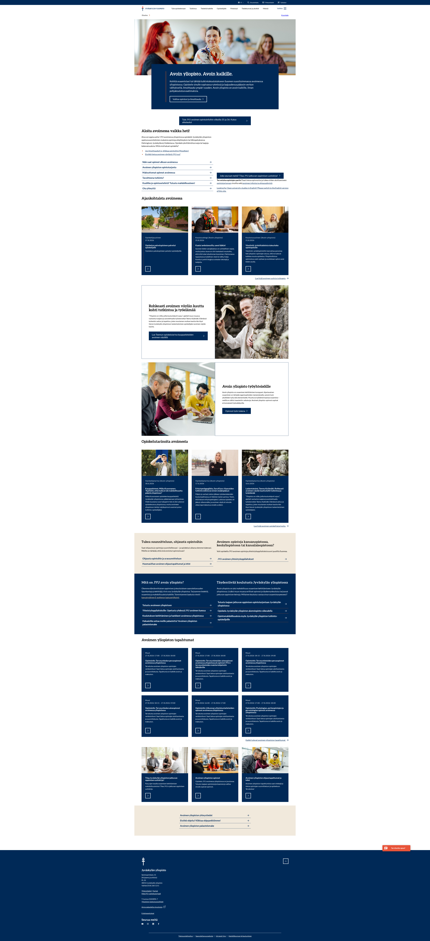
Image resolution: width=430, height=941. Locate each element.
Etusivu (145, 15)
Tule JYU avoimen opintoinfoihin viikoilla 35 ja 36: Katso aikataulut (209, 121)
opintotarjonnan (224, 183)
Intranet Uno (221, 936)
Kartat (155, 891)
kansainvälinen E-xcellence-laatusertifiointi (160, 597)
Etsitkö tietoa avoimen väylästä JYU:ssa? (162, 154)
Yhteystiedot (147, 891)
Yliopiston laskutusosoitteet (152, 902)
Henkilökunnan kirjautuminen (240, 936)
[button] (396, 848)
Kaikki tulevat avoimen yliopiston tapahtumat (266, 740)
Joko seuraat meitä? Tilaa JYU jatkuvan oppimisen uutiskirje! (249, 175)
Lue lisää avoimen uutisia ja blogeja (270, 278)
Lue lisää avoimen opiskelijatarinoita (270, 526)
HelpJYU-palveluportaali (151, 894)
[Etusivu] (153, 8)
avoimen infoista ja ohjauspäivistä (257, 183)
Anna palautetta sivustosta (152, 907)
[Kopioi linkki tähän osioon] (184, 198)
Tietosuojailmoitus (185, 936)
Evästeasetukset (148, 913)
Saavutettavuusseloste (204, 936)
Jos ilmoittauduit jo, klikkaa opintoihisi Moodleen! (167, 151)
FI (241, 3)
